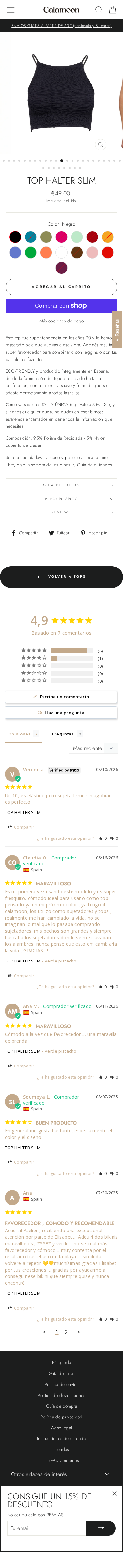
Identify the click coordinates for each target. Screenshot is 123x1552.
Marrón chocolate (77, 252)
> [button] (78, 1331)
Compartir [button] (23, 827)
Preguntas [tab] (63, 734)
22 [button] (115, 161)
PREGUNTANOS (61, 498)
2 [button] (9, 161)
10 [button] (51, 161)
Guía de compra (61, 1406)
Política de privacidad (61, 1417)
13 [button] (68, 161)
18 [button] (94, 161)
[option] (61, 26)
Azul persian (15, 252)
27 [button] (59, 168)
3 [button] (14, 161)
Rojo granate (92, 237)
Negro (15, 237)
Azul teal (31, 237)
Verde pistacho (46, 237)
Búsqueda (61, 1362)
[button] (103, 838)
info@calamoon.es (61, 1460)
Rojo (108, 252)
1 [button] (4, 161)
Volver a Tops (66, 576)
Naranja (108, 237)
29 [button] (70, 168)
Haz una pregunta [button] (64, 712)
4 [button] (20, 161)
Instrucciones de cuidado (61, 1438)
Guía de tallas (61, 485)
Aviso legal (61, 1427)
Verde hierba (31, 252)
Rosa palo (92, 252)
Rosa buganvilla (61, 237)
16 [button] (83, 161)
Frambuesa (61, 268)
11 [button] (56, 161)
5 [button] (25, 161)
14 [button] (73, 161)
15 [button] (78, 161)
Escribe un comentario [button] (64, 697)
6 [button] (30, 161)
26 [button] (54, 168)
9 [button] (46, 161)
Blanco (61, 252)
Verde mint (77, 237)
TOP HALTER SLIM (23, 812)
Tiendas (61, 1449)
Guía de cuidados (94, 464)
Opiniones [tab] (19, 734)
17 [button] (89, 161)
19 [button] (99, 161)
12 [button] (62, 161)
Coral (46, 252)
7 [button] (35, 161)
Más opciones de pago (61, 321)
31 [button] (80, 168)
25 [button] (49, 168)
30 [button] (75, 168)
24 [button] (44, 168)
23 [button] (120, 161)
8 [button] (41, 161)
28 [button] (65, 168)
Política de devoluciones (61, 1395)
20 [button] (104, 161)
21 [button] (110, 161)
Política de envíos (61, 1384)
